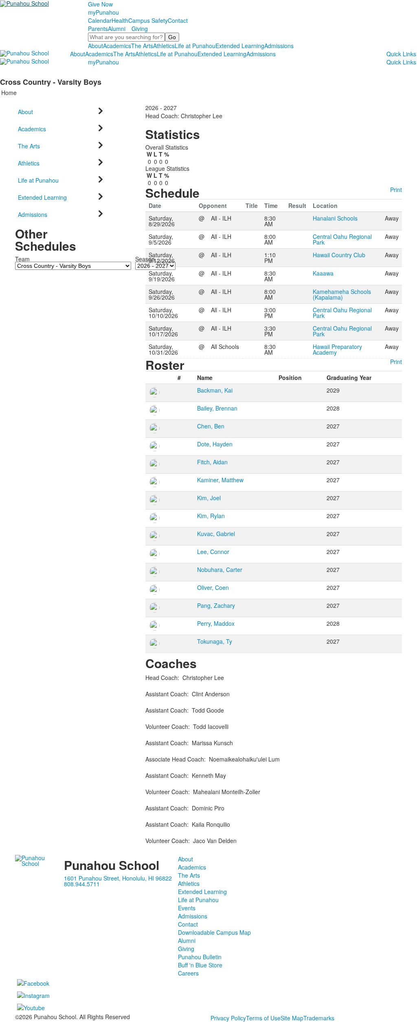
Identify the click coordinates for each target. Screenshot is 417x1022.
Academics (117, 46)
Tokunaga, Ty (214, 641)
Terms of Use (263, 1018)
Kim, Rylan (211, 516)
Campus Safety (148, 20)
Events (186, 908)
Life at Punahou (195, 46)
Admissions (279, 46)
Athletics (164, 46)
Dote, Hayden (215, 444)
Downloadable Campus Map (214, 932)
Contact (178, 20)
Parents (98, 28)
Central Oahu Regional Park (342, 239)
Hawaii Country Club (339, 255)
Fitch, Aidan (212, 462)
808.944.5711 (82, 884)
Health (120, 20)
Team (22, 259)
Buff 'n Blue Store (200, 965)
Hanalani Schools (335, 218)
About (95, 46)
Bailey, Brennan (217, 408)
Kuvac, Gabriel (216, 534)
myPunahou (103, 12)
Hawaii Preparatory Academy (337, 349)
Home (9, 92)
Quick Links (401, 54)
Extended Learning (239, 46)
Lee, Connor (213, 551)
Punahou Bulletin (200, 957)
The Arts (142, 46)
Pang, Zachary (216, 605)
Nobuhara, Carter (219, 569)
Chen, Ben (210, 426)
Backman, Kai (215, 390)
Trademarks (318, 1018)
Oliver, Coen (213, 587)
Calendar (100, 20)
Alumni (116, 28)
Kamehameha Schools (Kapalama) (342, 294)
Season (145, 259)
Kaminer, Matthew (220, 480)
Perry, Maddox (216, 623)
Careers (188, 973)
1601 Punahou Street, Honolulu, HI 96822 (118, 878)
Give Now (100, 4)
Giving (140, 28)
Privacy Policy (228, 1018)
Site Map (292, 1018)
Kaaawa (323, 273)
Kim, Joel (209, 498)
